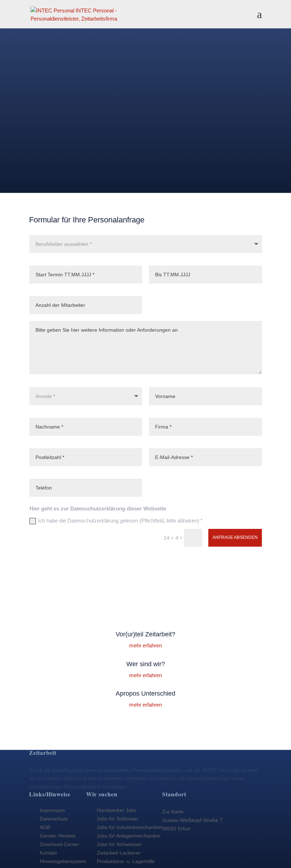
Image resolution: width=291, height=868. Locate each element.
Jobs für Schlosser (117, 819)
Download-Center (59, 844)
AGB (45, 827)
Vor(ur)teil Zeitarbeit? (145, 634)
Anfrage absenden (235, 537)
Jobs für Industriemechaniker (129, 827)
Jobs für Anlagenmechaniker (129, 836)
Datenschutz (54, 819)
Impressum (52, 810)
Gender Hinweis (58, 836)
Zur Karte (172, 811)
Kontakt (48, 853)
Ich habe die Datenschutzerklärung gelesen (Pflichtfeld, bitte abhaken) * (120, 521)
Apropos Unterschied (145, 693)
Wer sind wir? (145, 664)
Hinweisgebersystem (63, 861)
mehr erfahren (145, 645)
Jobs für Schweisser (119, 844)
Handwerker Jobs (116, 810)
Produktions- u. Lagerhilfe (126, 861)
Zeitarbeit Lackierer (119, 853)
